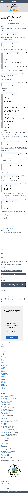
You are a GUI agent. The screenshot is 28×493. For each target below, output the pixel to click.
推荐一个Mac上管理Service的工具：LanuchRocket (13, 274)
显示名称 (3, 249)
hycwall (2, 399)
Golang (2, 349)
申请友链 (17, 491)
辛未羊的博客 (4, 426)
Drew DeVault (4, 427)
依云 (2, 413)
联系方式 (8, 491)
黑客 (2, 390)
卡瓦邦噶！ (14, 5)
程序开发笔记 (4, 382)
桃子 (2, 446)
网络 (2, 384)
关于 (21, 491)
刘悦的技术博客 (4, 432)
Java (2, 351)
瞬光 (2, 423)
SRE (2, 359)
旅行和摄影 (3, 374)
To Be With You (4, 395)
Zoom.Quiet (3, 418)
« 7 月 (2, 304)
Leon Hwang (3, 457)
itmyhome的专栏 (4, 398)
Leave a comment (22, 20)
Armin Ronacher (4, 417)
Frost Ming (3, 435)
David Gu (3, 401)
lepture (2, 438)
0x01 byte (3, 454)
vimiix (2, 421)
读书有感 (3, 388)
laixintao (15, 20)
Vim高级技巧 (10, 228)
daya (2, 424)
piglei (2, 406)
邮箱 (2, 253)
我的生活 (3, 370)
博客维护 (3, 365)
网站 (2, 257)
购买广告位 (18, 342)
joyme (2, 396)
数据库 (2, 371)
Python (2, 357)
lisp (1, 354)
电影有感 (3, 379)
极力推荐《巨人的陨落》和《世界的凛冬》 (11, 270)
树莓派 (2, 376)
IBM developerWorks (5, 409)
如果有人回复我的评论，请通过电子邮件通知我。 (12, 264)
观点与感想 (3, 385)
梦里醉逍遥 (3, 402)
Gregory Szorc (4, 441)
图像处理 (3, 368)
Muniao (2, 434)
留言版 (12, 491)
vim (3, 228)
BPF (2, 346)
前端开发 (3, 364)
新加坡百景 (3, 373)
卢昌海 (2, 455)
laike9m (2, 412)
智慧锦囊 (3, 452)
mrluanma (3, 407)
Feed (11, 481)
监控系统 (3, 381)
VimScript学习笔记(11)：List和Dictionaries (11, 18)
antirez (2, 440)
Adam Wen (3, 429)
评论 (2, 234)
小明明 (2, 437)
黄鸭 (2, 443)
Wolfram (2, 362)
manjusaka (3, 431)
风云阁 (2, 449)
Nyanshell (3, 445)
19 (8, 298)
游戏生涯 (3, 378)
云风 (2, 404)
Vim (6, 226)
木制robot (3, 415)
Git (1, 348)
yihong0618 (3, 451)
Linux (2, 353)
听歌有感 (3, 367)
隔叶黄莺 (3, 410)
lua (1, 356)
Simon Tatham (4, 448)
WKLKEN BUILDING (5, 420)
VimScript (6, 228)
